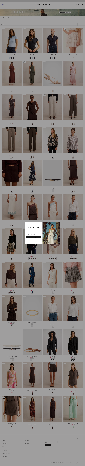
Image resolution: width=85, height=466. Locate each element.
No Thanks (34, 240)
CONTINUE (34, 237)
